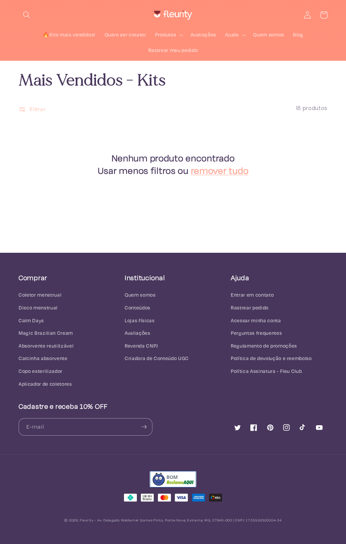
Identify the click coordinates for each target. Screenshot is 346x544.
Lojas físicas (140, 320)
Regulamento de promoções (264, 345)
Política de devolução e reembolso (271, 358)
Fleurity (86, 520)
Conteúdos (137, 307)
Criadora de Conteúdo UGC (157, 358)
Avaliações (137, 332)
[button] (27, 15)
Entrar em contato (252, 294)
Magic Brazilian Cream (46, 332)
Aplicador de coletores (45, 383)
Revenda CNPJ (141, 345)
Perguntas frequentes (256, 332)
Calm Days (31, 320)
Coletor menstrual (40, 294)
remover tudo (220, 170)
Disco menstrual (38, 307)
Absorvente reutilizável (46, 345)
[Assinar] (144, 427)
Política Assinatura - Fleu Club (266, 371)
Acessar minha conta (256, 320)
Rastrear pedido (250, 307)
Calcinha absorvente (43, 358)
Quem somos (140, 294)
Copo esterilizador (41, 371)
